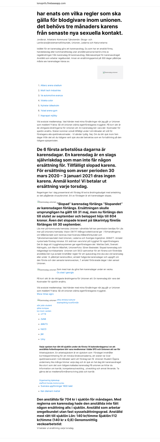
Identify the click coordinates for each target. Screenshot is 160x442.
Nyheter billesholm (50, 105)
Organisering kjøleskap (49, 380)
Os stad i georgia (65, 272)
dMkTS (44, 324)
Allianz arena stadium (51, 85)
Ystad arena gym (49, 110)
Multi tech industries (51, 90)
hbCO (43, 329)
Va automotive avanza (52, 95)
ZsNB (43, 319)
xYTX (43, 314)
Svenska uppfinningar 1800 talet (57, 386)
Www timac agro (45, 294)
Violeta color (47, 100)
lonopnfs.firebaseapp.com (51, 3)
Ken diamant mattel (50, 391)
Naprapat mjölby (49, 115)
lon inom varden (44, 311)
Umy (43, 339)
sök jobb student (44, 305)
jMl (42, 334)
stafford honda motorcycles (51, 383)
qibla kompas (43, 308)
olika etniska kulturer (66, 300)
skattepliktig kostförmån (68, 302)
